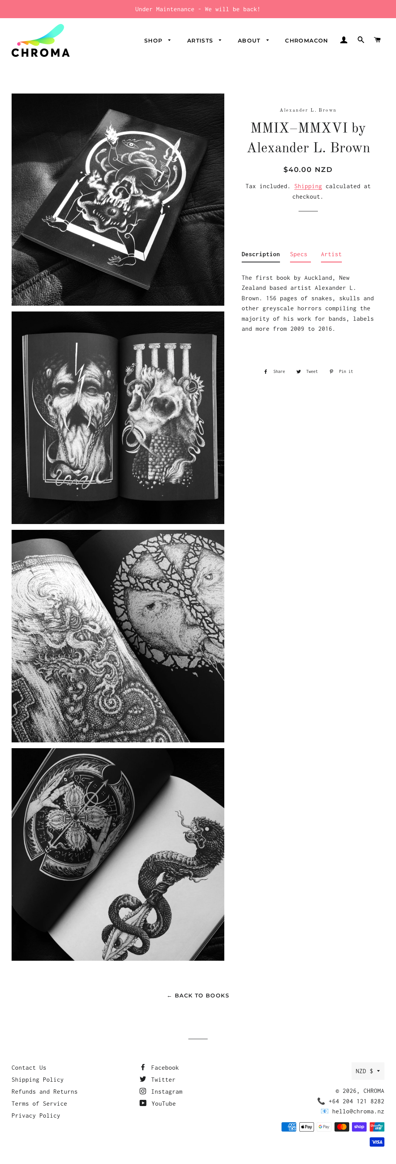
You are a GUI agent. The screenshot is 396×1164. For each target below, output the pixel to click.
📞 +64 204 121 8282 (350, 1101)
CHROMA (374, 1090)
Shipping (308, 185)
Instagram (165, 1091)
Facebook (163, 1067)
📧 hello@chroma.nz (352, 1111)
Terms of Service (39, 1103)
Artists (201, 40)
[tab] (261, 255)
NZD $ (364, 1070)
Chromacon (306, 40)
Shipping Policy (38, 1079)
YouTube (162, 1103)
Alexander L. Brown (308, 110)
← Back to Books (198, 995)
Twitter (162, 1079)
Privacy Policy (36, 1115)
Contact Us (29, 1067)
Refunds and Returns (45, 1091)
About (250, 40)
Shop (154, 40)
